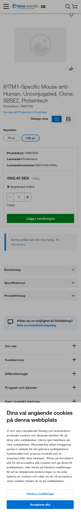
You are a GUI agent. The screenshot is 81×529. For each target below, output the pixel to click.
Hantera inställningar (40, 494)
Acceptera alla (40, 504)
